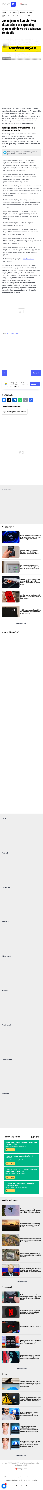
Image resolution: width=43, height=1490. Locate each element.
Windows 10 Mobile (26, 12)
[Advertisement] (21, 85)
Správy (4, 12)
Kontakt (34, 1480)
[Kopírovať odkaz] (31, 400)
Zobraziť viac (21, 623)
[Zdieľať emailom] (25, 400)
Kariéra (28, 1480)
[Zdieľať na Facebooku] (4, 400)
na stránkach (28, 259)
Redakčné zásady (12, 1480)
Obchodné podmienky (11, 1477)
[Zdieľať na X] (9, 400)
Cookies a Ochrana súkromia (29, 1477)
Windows (13, 12)
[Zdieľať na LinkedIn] (14, 400)
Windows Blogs (13, 333)
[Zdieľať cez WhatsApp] (20, 400)
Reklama (22, 1480)
